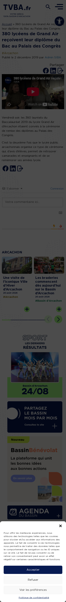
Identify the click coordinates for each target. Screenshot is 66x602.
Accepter (33, 569)
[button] (60, 526)
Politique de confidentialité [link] (34, 597)
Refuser (33, 580)
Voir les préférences (33, 590)
